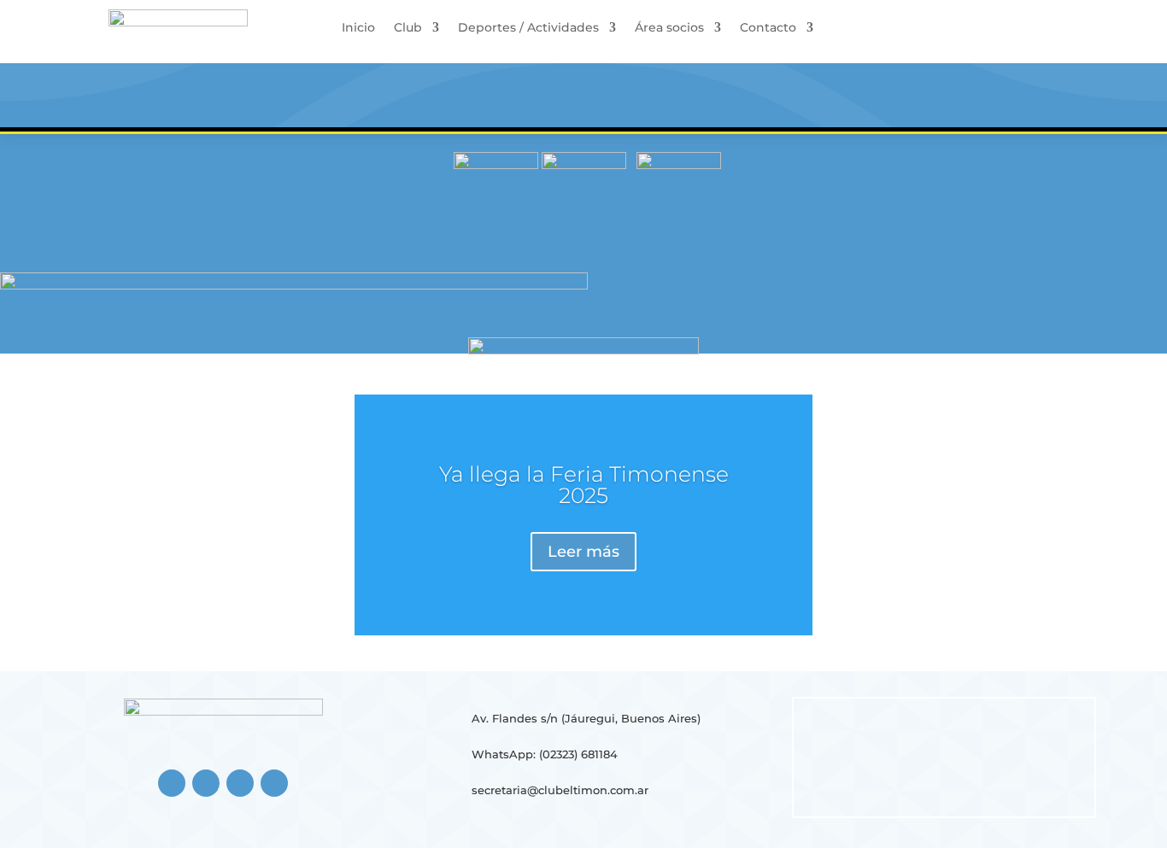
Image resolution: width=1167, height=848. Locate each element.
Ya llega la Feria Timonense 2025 (584, 484)
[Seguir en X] (240, 783)
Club (408, 28)
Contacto (768, 28)
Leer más (583, 551)
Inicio (358, 28)
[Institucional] (496, 165)
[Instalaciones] (584, 165)
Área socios (669, 28)
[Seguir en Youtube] (274, 783)
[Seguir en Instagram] (206, 783)
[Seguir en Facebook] (171, 783)
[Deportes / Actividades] (678, 165)
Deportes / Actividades (528, 28)
